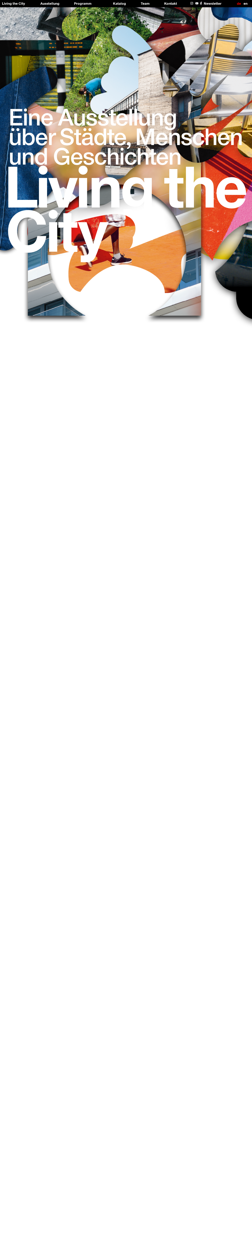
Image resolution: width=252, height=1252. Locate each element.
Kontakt (170, 3)
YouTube (197, 3)
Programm (83, 3)
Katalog (119, 3)
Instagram (192, 3)
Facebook (202, 3)
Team (145, 3)
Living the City (13, 3)
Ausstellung (49, 3)
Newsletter (212, 3)
